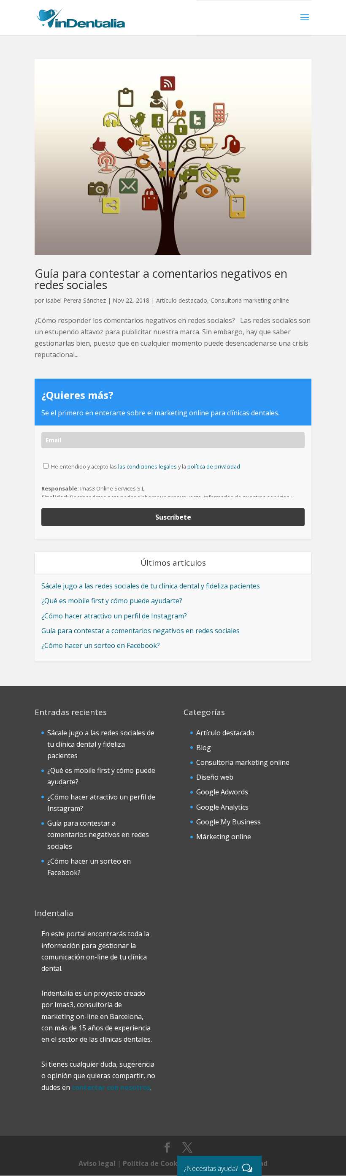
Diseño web (214, 777)
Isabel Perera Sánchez (76, 300)
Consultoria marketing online (250, 300)
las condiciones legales (147, 466)
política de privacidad (213, 466)
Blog (203, 747)
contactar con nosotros (111, 1087)
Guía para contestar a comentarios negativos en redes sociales (161, 279)
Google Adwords (222, 792)
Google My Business (228, 821)
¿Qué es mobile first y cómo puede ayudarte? (111, 600)
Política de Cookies (155, 1163)
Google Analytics (222, 807)
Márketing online (223, 836)
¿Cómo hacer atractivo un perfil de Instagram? (114, 616)
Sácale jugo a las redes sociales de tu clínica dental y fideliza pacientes (150, 586)
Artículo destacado (181, 300)
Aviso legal (97, 1163)
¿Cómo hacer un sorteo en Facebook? (100, 645)
